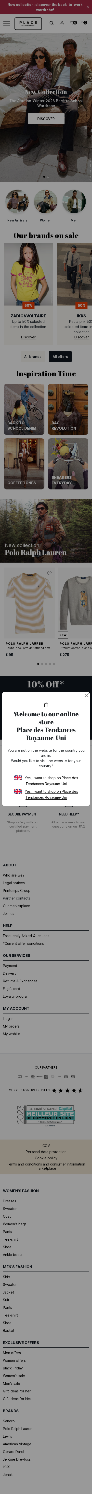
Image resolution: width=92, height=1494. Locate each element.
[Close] (87, 695)
